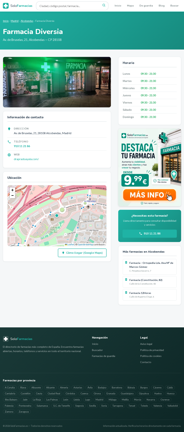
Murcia (137, 399)
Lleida (77, 399)
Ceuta (39, 393)
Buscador (97, 350)
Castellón (26, 393)
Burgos (144, 387)
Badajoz (102, 387)
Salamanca (42, 405)
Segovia (79, 405)
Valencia (157, 405)
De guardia (146, 5)
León (65, 399)
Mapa (130, 5)
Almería (64, 387)
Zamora (9, 411)
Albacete (36, 387)
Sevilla (92, 405)
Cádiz (170, 387)
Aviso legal (146, 343)
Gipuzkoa (144, 393)
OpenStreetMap (85, 244)
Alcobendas (27, 20)
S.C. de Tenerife (61, 405)
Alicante (50, 387)
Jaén (25, 399)
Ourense (164, 399)
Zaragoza (24, 411)
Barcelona (117, 387)
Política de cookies (151, 355)
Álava (23, 387)
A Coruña (10, 387)
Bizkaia (131, 387)
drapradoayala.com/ (26, 159)
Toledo (144, 405)
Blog (162, 5)
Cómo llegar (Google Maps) (84, 253)
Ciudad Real (54, 393)
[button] (57, 216)
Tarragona (117, 405)
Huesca (170, 393)
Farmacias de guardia (103, 355)
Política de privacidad (152, 350)
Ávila (90, 387)
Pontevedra (25, 405)
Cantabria (10, 393)
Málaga (112, 399)
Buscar (174, 5)
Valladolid (172, 405)
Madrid (15, 20)
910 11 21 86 (22, 146)
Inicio (118, 5)
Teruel (131, 405)
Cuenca (84, 393)
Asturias (77, 387)
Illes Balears (11, 399)
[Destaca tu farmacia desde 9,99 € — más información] (149, 167)
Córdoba (70, 393)
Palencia (9, 405)
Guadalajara (127, 393)
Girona (97, 393)
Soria (104, 405)
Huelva (158, 393)
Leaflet (70, 244)
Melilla (125, 399)
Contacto (145, 362)
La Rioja (37, 399)
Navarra (151, 399)
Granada (110, 393)
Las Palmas (52, 399)
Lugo (87, 399)
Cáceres (157, 387)
